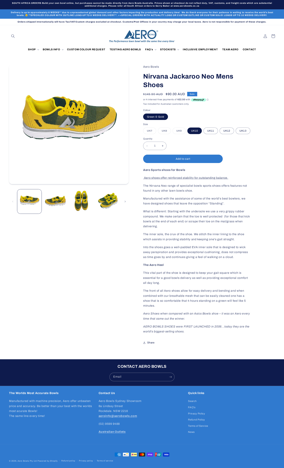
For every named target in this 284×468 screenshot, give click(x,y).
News (191, 432)
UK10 (194, 130)
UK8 (166, 131)
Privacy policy (86, 461)
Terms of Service (198, 425)
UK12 (226, 130)
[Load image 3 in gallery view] (82, 201)
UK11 (210, 130)
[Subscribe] (170, 377)
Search (192, 401)
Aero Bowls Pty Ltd (27, 461)
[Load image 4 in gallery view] (108, 201)
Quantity (148, 139)
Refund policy (68, 461)
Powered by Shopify (47, 461)
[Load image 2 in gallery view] (55, 201)
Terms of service (105, 461)
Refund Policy (196, 419)
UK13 (242, 130)
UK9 (181, 131)
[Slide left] (12, 201)
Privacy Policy (196, 413)
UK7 (151, 131)
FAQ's (191, 407)
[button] (13, 36)
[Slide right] (125, 201)
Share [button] (150, 342)
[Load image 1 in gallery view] (29, 201)
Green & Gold (155, 116)
